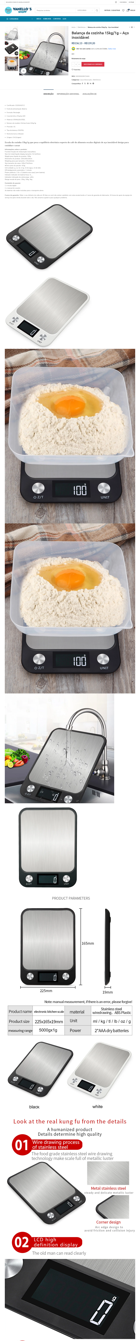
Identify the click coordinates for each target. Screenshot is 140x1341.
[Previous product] (130, 27)
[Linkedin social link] (90, 83)
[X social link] (85, 83)
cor (73, 54)
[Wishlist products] (123, 10)
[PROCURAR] (97, 10)
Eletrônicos (82, 27)
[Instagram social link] (116, 2)
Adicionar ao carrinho (93, 64)
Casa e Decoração (86, 80)
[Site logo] (18, 10)
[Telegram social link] (93, 83)
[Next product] (134, 27)
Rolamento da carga (78, 58)
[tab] (49, 92)
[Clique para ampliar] (23, 71)
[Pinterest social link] (87, 83)
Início (73, 27)
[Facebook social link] (82, 83)
